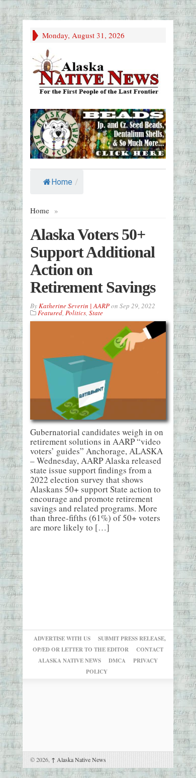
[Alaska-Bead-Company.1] (98, 132)
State (96, 312)
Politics (75, 312)
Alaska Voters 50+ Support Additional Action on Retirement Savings (92, 260)
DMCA (117, 661)
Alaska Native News (78, 759)
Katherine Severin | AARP (74, 305)
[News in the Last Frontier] (98, 73)
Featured (50, 312)
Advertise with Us (62, 638)
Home (61, 182)
